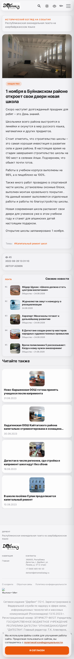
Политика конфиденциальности (51, 584)
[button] (68, 6)
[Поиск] (39, 6)
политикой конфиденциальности (43, 642)
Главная (5, 561)
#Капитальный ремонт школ (30, 243)
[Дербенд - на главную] (16, 6)
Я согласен (37, 650)
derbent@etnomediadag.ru (37, 573)
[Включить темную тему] (47, 6)
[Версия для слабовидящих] (54, 6)
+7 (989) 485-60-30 (35, 569)
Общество (14, 84)
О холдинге (7, 584)
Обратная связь (24, 584)
